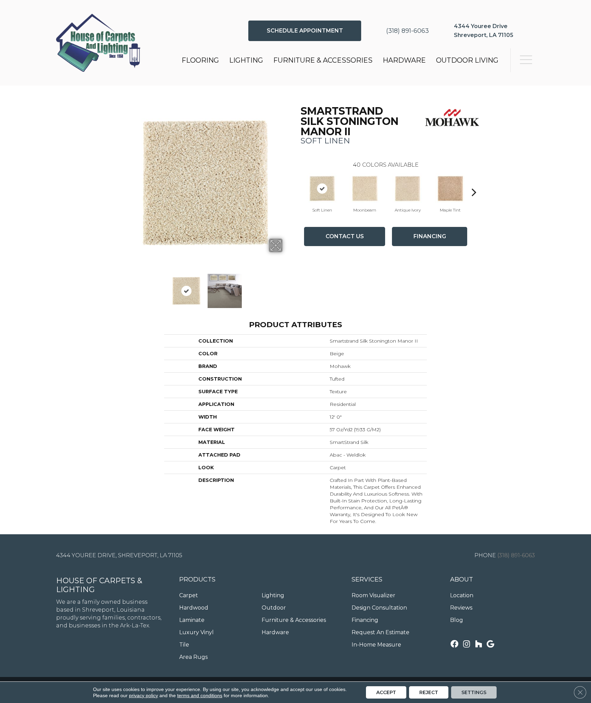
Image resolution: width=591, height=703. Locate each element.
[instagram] (466, 644)
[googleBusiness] (490, 644)
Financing (429, 236)
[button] (304, 31)
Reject (428, 692)
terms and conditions (199, 695)
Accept (386, 692)
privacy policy (143, 695)
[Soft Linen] (322, 188)
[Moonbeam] (365, 188)
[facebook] (454, 644)
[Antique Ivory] (408, 188)
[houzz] (478, 644)
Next (287, 287)
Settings (473, 692)
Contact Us (345, 236)
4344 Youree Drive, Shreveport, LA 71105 (119, 555)
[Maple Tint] (450, 188)
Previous (123, 287)
